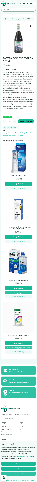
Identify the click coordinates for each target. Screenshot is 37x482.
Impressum (30, 480)
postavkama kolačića (24, 456)
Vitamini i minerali (17, 135)
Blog (21, 429)
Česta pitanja (5, 432)
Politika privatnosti (9, 480)
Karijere (22, 426)
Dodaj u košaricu (26, 121)
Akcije (21, 432)
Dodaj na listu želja (10, 128)
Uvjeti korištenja (21, 480)
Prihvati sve (18, 464)
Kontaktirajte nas (6, 434)
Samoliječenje (13, 19)
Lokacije (3, 426)
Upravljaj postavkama (18, 474)
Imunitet (22, 19)
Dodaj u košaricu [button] (18, 184)
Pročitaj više (18, 288)
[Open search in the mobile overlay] (18, 10)
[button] (30, 26)
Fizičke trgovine (6, 429)
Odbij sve (18, 469)
